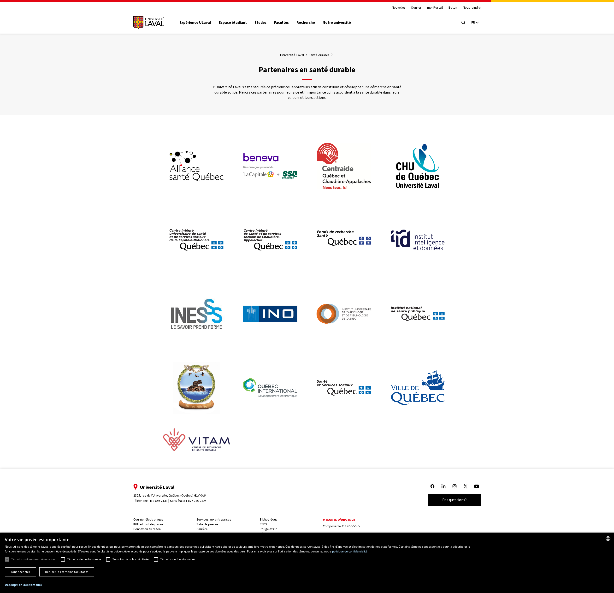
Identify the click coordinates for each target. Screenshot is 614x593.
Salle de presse (207, 524)
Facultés (281, 22)
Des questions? (454, 499)
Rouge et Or (268, 529)
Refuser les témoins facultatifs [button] (66, 572)
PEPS (263, 524)
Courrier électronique (148, 519)
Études (260, 22)
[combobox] (608, 538)
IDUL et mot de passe (148, 524)
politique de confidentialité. (350, 551)
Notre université (337, 22)
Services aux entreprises (213, 519)
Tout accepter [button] (20, 572)
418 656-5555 (351, 526)
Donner (416, 8)
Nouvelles (399, 8)
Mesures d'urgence (339, 519)
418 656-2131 (158, 500)
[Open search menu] (463, 22)
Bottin (453, 8)
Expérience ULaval (195, 22)
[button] (23, 584)
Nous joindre (472, 8)
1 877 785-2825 (196, 500)
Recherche (305, 22)
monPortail (435, 8)
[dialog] (307, 563)
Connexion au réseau (147, 529)
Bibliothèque (268, 519)
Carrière (202, 529)
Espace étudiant (233, 22)
